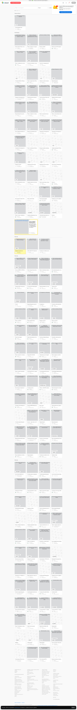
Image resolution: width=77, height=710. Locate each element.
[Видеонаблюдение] (56, 74)
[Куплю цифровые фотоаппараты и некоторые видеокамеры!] (56, 534)
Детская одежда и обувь (18, 688)
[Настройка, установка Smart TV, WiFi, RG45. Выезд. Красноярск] (44, 534)
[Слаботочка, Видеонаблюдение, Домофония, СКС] (44, 330)
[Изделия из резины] (20, 534)
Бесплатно (55, 692)
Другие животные (55, 687)
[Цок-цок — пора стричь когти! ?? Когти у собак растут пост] (32, 415)
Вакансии (54, 670)
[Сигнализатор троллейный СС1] (32, 652)
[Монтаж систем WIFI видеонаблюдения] (56, 40)
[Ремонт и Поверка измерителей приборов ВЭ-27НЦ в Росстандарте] (20, 518)
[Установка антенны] (32, 381)
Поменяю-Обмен (55, 695)
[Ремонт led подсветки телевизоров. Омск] (56, 381)
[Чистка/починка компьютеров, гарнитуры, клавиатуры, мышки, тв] (56, 467)
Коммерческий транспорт (18, 680)
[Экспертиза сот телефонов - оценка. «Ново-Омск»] (20, 568)
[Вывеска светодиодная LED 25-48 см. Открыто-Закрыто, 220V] (32, 124)
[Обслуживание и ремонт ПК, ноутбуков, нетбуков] (20, 192)
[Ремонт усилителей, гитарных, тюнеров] (44, 483)
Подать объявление (18, 702)
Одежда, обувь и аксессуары (33, 669)
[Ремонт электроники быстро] (44, 107)
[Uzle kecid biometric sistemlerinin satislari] (20, 602)
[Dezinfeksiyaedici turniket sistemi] (32, 585)
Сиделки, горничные (45, 693)
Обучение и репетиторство (46, 688)
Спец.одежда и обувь (30, 673)
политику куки (17, 707)
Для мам (16, 693)
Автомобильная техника (45, 672)
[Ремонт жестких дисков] (32, 619)
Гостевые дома (56, 699)
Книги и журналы (55, 674)
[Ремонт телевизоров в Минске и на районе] (32, 141)
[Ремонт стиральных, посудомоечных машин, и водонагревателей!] (32, 40)
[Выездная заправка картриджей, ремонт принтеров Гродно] (44, 141)
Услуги (16, 695)
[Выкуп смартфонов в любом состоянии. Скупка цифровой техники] (20, 448)
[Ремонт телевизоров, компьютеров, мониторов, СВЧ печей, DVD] (44, 263)
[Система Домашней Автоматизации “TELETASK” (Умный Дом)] (44, 364)
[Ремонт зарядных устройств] (56, 348)
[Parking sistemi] (56, 619)
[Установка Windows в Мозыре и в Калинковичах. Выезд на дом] (20, 74)
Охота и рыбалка (55, 677)
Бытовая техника (29, 686)
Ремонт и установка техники (46, 689)
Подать (16, 2)
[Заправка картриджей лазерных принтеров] (32, 518)
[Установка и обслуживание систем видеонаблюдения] (20, 398)
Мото (15, 678)
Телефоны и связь (44, 670)
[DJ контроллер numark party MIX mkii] (32, 279)
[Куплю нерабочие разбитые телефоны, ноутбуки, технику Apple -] (20, 124)
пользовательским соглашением (42, 705)
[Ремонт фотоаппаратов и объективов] (32, 330)
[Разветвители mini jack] (20, 483)
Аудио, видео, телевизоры (46, 671)
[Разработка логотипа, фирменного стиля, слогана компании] (56, 192)
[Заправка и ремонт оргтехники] (32, 175)
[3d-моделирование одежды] (20, 501)
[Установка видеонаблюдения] (20, 415)
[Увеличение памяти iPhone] (20, 552)
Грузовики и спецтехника (18, 681)
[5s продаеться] (44, 297)
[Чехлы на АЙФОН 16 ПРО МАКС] (20, 263)
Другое (16, 696)
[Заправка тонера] (56, 448)
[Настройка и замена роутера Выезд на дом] (56, 330)
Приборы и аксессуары (30, 679)
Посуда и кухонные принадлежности (32, 689)
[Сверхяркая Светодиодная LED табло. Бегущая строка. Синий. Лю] (44, 124)
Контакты (23, 702)
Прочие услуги (44, 694)
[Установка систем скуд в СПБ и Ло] (56, 483)
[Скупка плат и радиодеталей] (44, 56)
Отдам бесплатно (56, 693)
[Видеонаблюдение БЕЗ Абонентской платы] (20, 431)
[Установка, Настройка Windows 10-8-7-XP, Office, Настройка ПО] (44, 585)
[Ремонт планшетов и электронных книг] (20, 348)
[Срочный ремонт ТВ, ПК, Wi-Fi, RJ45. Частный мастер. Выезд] (44, 552)
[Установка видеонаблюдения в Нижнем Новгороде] (44, 568)
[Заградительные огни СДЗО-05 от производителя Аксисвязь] (56, 568)
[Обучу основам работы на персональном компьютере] (20, 175)
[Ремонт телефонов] (20, 313)
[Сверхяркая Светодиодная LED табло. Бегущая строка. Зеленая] (56, 124)
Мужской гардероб (30, 672)
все (15, 10)
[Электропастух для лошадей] (44, 348)
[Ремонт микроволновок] (32, 313)
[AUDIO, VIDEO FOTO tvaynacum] (32, 244)
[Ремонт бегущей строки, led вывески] (32, 263)
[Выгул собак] (44, 398)
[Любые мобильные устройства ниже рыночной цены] (56, 398)
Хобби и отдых (56, 673)
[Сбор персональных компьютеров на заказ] (32, 90)
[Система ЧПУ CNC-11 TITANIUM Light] (44, 602)
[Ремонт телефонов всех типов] (20, 56)
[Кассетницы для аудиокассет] (20, 381)
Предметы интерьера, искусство (32, 688)
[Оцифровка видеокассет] (20, 244)
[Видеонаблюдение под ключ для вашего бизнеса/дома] (20, 107)
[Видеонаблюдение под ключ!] (32, 297)
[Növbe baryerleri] (44, 635)
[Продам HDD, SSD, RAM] (32, 348)
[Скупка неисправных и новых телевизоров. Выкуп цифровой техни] (32, 483)
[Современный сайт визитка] (32, 157)
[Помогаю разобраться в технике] (44, 279)
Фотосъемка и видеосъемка (46, 692)
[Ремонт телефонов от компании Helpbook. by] (32, 107)
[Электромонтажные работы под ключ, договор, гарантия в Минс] (44, 208)
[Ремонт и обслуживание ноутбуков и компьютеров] (56, 107)
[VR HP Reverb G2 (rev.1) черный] (32, 364)
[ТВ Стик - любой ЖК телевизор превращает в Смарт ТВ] (44, 381)
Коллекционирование (19, 674)
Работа (54, 669)
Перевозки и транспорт (45, 686)
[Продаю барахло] (44, 415)
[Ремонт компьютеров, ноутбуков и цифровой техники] (44, 175)
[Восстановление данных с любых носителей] (56, 263)
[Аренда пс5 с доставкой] (32, 552)
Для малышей (17, 692)
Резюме (54, 671)
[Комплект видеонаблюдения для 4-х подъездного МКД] (20, 585)
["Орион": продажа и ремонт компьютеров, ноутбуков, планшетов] (56, 518)
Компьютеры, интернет (45, 691)
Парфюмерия (29, 677)
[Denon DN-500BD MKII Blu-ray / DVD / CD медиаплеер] (32, 398)
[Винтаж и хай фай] (44, 40)
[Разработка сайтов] (20, 157)
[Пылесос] (56, 208)
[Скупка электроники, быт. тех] (44, 518)
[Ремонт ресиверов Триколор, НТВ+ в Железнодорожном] (26, 227)
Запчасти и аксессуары (18, 677)
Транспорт (17, 676)
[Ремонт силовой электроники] (20, 364)
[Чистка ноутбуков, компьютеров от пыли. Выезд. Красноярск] (56, 635)
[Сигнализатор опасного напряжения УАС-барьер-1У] (32, 431)
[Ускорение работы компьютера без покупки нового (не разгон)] (20, 279)
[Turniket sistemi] (32, 635)
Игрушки (16, 689)
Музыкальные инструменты (57, 676)
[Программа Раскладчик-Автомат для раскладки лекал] (56, 552)
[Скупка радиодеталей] (20, 20)
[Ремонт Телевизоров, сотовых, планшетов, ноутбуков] (20, 619)
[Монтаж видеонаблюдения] (56, 501)
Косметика (28, 678)
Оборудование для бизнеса (46, 680)
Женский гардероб (30, 670)
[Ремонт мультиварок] (20, 330)
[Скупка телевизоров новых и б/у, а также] (44, 501)
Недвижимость (18, 669)
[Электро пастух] (56, 279)
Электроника (44, 669)
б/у (19, 10)
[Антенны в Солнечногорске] (44, 431)
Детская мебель (17, 691)
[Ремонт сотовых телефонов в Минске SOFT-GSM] (20, 208)
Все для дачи (29, 687)
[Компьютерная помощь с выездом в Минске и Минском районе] (20, 40)
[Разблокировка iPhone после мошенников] (20, 652)
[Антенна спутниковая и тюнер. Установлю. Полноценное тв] (32, 56)
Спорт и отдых (55, 675)
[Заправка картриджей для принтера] (32, 208)
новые (17, 10)
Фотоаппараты (44, 674)
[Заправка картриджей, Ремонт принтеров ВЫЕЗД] (56, 141)
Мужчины (54, 681)
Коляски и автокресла (18, 687)
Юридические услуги (45, 690)
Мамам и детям (18, 686)
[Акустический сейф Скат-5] (20, 467)
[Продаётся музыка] (44, 313)
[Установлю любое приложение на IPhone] (56, 297)
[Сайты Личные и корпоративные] (56, 157)
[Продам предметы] (32, 448)
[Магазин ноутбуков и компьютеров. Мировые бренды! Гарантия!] (56, 652)
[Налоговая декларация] (44, 192)
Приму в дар (55, 694)
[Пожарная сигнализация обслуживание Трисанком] (20, 90)
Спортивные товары (18, 690)
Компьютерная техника (45, 673)
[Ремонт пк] (56, 175)
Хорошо (73, 707)
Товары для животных (56, 688)
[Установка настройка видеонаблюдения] (32, 602)
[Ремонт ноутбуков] (56, 313)
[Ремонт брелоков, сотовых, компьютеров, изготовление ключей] (32, 568)
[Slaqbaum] (20, 635)
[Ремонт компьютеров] (32, 192)
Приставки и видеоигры (45, 675)
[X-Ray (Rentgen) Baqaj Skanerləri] (56, 364)
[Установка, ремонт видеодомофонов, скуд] (32, 467)
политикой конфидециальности (52, 705)
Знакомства (55, 680)
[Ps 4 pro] (20, 297)
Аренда (16, 670)
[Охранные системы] (32, 501)
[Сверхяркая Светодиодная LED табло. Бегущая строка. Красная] (20, 141)
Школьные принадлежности (19, 694)
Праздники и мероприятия (46, 687)
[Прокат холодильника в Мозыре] (32, 74)
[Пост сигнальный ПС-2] (44, 652)
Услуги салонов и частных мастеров (32, 680)
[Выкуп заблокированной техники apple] (56, 431)
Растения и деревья (56, 690)
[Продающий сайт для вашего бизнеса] (44, 157)
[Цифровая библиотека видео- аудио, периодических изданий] (56, 90)
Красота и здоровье (31, 676)
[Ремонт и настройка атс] (32, 534)
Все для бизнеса (45, 679)
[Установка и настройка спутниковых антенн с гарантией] (44, 244)
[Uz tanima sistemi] (56, 585)
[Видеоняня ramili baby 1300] (44, 619)
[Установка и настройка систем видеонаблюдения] (44, 448)
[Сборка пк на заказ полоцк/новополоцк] (44, 74)
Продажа (16, 671)
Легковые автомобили (18, 679)
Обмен (16, 672)
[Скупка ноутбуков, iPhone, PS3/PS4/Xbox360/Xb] (44, 90)
